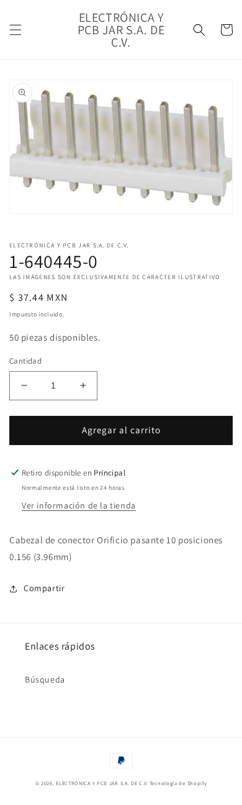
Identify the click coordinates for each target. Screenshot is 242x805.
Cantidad (25, 361)
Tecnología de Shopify (178, 783)
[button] (15, 30)
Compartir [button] (44, 588)
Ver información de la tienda (79, 505)
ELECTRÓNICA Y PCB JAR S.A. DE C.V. (102, 783)
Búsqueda (45, 679)
